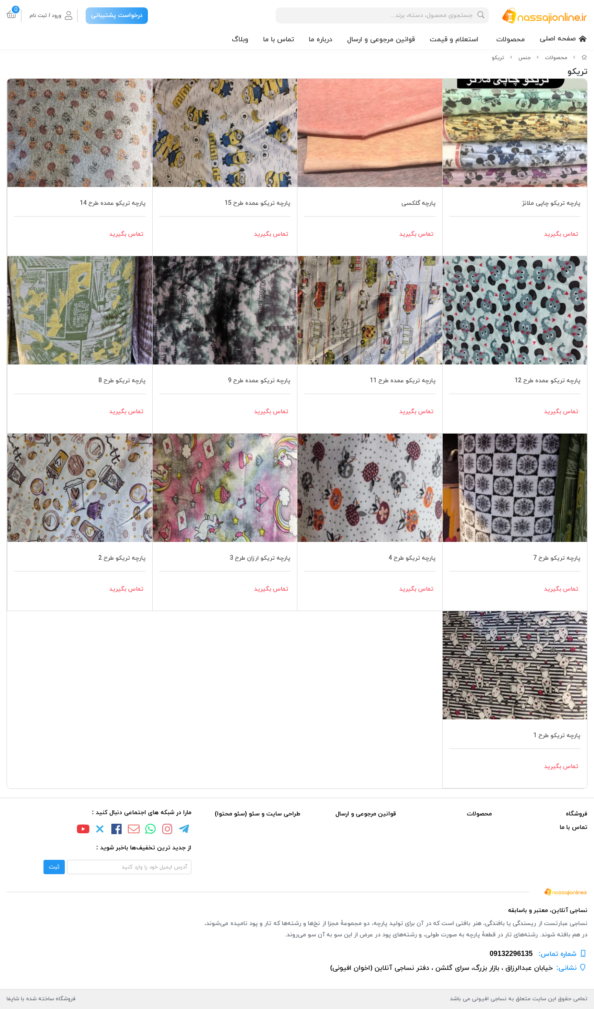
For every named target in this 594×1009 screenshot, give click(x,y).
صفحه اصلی (558, 38)
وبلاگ (240, 39)
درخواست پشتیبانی (117, 15)
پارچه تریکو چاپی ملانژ (551, 203)
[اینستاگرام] (167, 830)
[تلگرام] (184, 830)
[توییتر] (100, 830)
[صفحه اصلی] (584, 57)
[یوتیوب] (83, 830)
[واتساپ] (150, 830)
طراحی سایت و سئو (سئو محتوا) (257, 814)
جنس (524, 57)
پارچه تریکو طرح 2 (122, 558)
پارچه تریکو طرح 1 (557, 736)
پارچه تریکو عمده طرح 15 (257, 203)
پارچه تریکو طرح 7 (557, 558)
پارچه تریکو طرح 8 (122, 381)
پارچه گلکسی (418, 203)
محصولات (510, 39)
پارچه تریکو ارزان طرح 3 (260, 558)
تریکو (498, 57)
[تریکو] (297, 890)
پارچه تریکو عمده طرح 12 (547, 381)
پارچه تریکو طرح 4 (412, 558)
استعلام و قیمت (454, 39)
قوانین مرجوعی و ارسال (381, 39)
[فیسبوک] (117, 830)
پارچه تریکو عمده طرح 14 (113, 203)
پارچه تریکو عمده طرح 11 (403, 381)
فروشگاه (576, 814)
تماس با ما (278, 39)
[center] (481, 15)
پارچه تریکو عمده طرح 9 (259, 381)
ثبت (54, 867)
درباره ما (320, 39)
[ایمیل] (133, 830)
